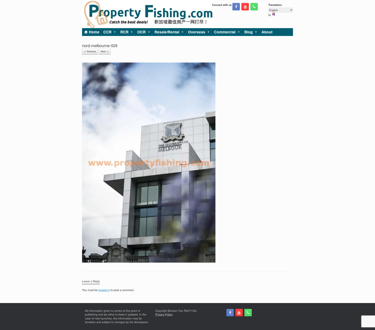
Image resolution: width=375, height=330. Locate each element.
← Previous (90, 51)
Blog (248, 32)
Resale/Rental (166, 32)
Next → (104, 51)
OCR (141, 32)
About (267, 32)
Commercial (225, 32)
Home (94, 32)
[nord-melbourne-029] (148, 261)
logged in (104, 290)
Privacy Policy (164, 314)
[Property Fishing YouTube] (245, 6)
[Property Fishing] (148, 14)
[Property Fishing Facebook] (236, 6)
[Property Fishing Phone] (254, 6)
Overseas (196, 32)
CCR (107, 32)
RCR (124, 32)
